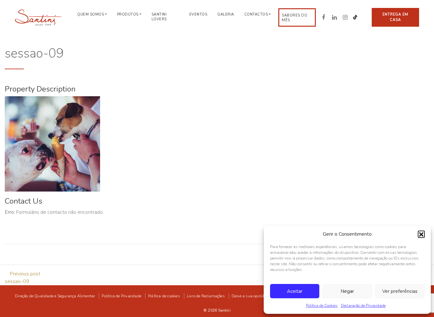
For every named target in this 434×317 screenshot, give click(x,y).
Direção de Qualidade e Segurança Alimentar (55, 296)
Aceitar (294, 291)
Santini (224, 310)
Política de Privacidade (121, 296)
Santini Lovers (159, 17)
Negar (347, 291)
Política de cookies (164, 296)
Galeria (225, 14)
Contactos (256, 14)
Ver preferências (399, 291)
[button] (421, 234)
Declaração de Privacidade (363, 305)
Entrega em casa (396, 17)
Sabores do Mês (294, 18)
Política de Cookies (322, 305)
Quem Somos (90, 14)
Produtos (128, 14)
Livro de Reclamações (206, 296)
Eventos (198, 14)
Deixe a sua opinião (249, 296)
